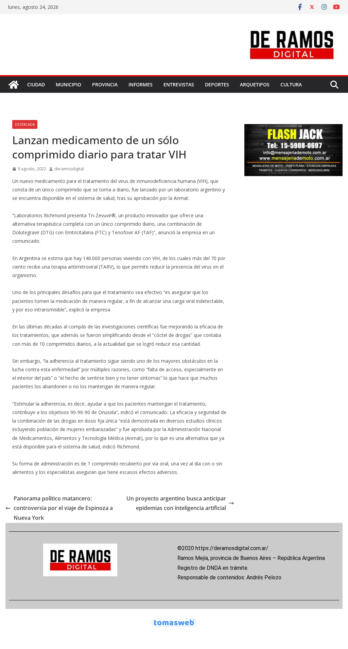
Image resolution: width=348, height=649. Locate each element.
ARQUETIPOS (254, 84)
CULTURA (291, 84)
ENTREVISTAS (178, 84)
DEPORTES (217, 84)
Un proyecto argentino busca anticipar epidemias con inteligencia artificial (176, 503)
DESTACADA (25, 124)
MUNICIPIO (68, 84)
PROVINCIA (105, 84)
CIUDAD (36, 84)
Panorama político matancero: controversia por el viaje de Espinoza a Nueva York (63, 508)
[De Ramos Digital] (13, 84)
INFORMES (140, 84)
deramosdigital (69, 169)
